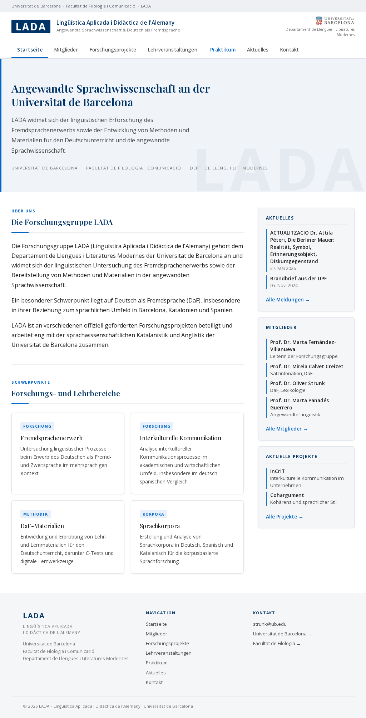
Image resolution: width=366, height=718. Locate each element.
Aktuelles (257, 49)
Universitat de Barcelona (36, 6)
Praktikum (223, 49)
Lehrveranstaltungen (172, 49)
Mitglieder (66, 49)
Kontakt (289, 49)
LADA (146, 6)
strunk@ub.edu (270, 624)
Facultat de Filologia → (277, 643)
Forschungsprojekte (112, 49)
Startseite (30, 49)
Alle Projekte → (284, 516)
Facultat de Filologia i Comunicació (100, 6)
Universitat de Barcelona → (282, 633)
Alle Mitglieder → (287, 428)
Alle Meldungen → (288, 299)
